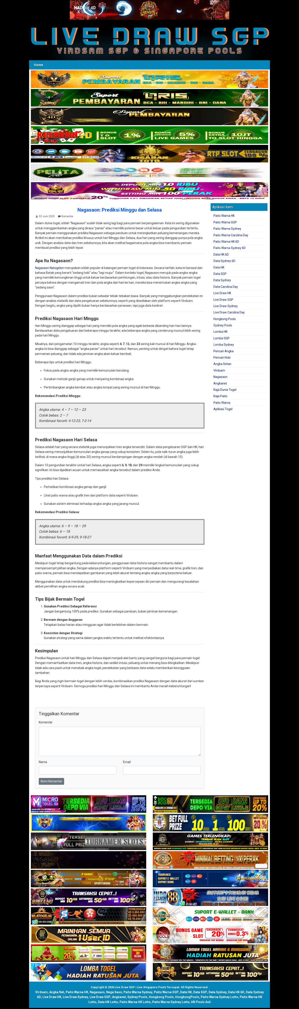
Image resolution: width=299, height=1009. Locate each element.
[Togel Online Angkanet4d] (210, 916)
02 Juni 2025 (47, 216)
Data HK (218, 267)
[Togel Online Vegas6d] (88, 860)
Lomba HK (220, 331)
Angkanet (220, 383)
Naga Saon (114, 992)
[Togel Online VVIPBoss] (149, 79)
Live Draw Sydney (225, 306)
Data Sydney (222, 280)
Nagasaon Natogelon (49, 268)
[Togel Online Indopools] (210, 934)
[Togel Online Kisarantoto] (149, 154)
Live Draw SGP (223, 299)
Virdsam (219, 370)
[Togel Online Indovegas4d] (210, 972)
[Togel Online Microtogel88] (88, 804)
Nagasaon (220, 377)
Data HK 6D (221, 254)
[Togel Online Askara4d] (88, 879)
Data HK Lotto (108, 1002)
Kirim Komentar (51, 781)
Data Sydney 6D (224, 261)
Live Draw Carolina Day (229, 312)
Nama (43, 762)
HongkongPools (187, 997)
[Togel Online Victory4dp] (88, 823)
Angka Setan (222, 364)
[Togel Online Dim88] (149, 98)
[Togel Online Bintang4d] (88, 897)
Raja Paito (220, 396)
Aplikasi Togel (222, 409)
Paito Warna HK (224, 215)
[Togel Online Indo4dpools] (88, 972)
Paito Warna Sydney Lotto (219, 997)
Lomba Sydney (223, 344)
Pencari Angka (223, 351)
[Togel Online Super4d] (149, 116)
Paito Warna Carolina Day (230, 235)
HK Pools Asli (201, 1002)
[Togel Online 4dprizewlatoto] (88, 934)
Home (38, 65)
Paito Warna (221, 402)
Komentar (67, 216)
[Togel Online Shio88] (210, 953)
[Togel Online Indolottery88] (210, 897)
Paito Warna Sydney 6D (229, 248)
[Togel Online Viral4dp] (149, 191)
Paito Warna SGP (225, 222)
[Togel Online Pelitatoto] (149, 172)
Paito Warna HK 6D (226, 241)
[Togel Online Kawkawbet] (88, 841)
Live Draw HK (222, 293)
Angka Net (56, 992)
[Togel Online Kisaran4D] (149, 135)
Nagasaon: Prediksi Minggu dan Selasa (119, 210)
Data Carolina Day (225, 286)
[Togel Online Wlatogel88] (88, 916)
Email (127, 762)
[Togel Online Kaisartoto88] (88, 953)
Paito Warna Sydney (227, 228)
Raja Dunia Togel (224, 389)
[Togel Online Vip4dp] (210, 841)
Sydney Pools (222, 325)
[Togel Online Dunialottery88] (210, 860)
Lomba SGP (221, 338)
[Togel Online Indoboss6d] (210, 804)
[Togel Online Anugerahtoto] (210, 879)
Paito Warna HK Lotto (135, 1002)
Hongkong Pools (224, 319)
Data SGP (220, 274)
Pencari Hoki (221, 357)
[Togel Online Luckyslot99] (210, 823)
